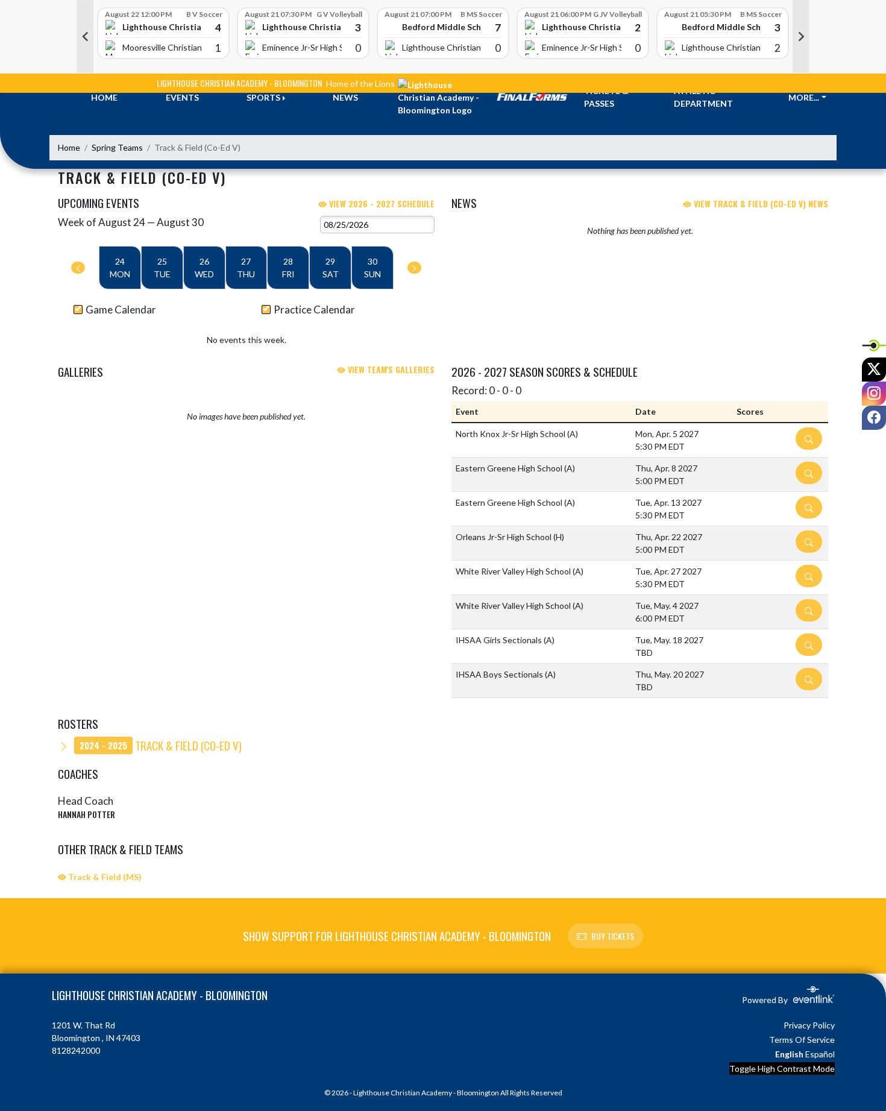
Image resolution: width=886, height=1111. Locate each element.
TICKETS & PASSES (606, 97)
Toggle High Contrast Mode (782, 1068)
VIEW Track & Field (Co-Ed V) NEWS (759, 203)
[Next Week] (414, 268)
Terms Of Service (802, 1039)
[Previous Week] (78, 268)
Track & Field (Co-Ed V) (161, 745)
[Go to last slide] (85, 37)
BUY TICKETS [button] (612, 936)
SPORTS (263, 97)
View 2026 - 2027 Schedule (381, 203)
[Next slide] (801, 37)
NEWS (345, 97)
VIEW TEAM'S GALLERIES (390, 369)
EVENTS (182, 97)
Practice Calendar (314, 309)
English (789, 1054)
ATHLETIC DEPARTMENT (703, 97)
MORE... (803, 97)
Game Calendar (121, 309)
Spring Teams (117, 147)
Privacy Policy (809, 1025)
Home (69, 147)
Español (820, 1054)
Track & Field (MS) (104, 877)
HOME (104, 97)
